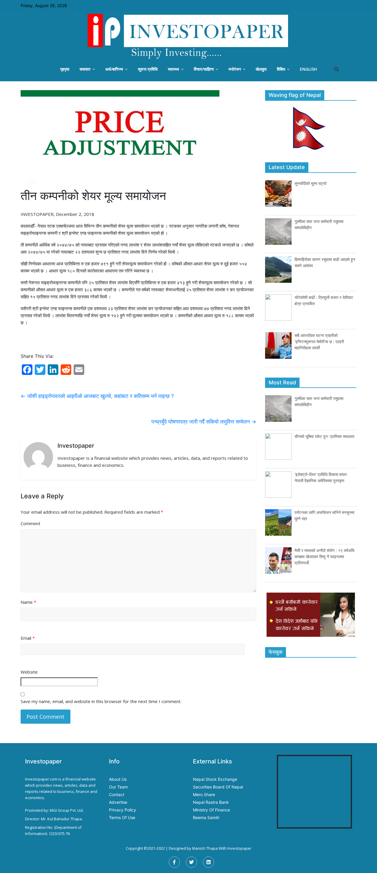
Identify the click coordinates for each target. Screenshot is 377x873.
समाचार (85, 69)
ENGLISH (308, 69)
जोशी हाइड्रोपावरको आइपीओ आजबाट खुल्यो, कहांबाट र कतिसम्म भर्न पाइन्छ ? (97, 396)
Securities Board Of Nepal (218, 786)
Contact (116, 794)
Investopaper (239, 848)
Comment (30, 523)
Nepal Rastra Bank (211, 802)
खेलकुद (261, 69)
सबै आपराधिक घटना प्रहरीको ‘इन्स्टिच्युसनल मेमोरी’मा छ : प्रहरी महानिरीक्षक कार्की (319, 341)
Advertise (118, 802)
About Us (118, 779)
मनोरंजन (235, 69)
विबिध (281, 69)
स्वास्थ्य (173, 69)
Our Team (118, 786)
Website (29, 672)
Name (28, 602)
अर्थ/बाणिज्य (114, 69)
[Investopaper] (188, 36)
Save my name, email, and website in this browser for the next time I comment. (101, 701)
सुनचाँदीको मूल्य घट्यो (310, 183)
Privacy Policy (122, 809)
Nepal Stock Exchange (215, 779)
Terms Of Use (122, 817)
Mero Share (204, 794)
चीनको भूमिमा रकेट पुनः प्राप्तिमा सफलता (324, 436)
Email (28, 638)
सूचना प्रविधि (148, 69)
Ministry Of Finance (211, 809)
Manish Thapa (205, 848)
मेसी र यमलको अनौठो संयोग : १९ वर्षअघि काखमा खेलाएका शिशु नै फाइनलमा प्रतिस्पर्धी (324, 556)
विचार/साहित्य (204, 69)
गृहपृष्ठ (64, 69)
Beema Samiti (206, 817)
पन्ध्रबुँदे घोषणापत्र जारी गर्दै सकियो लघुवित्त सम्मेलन (203, 422)
